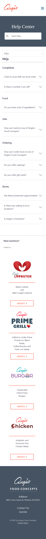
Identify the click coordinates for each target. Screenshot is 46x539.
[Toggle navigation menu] (42, 8)
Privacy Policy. (23, 523)
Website (21, 303)
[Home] (23, 485)
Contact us (7, 247)
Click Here (23, 511)
